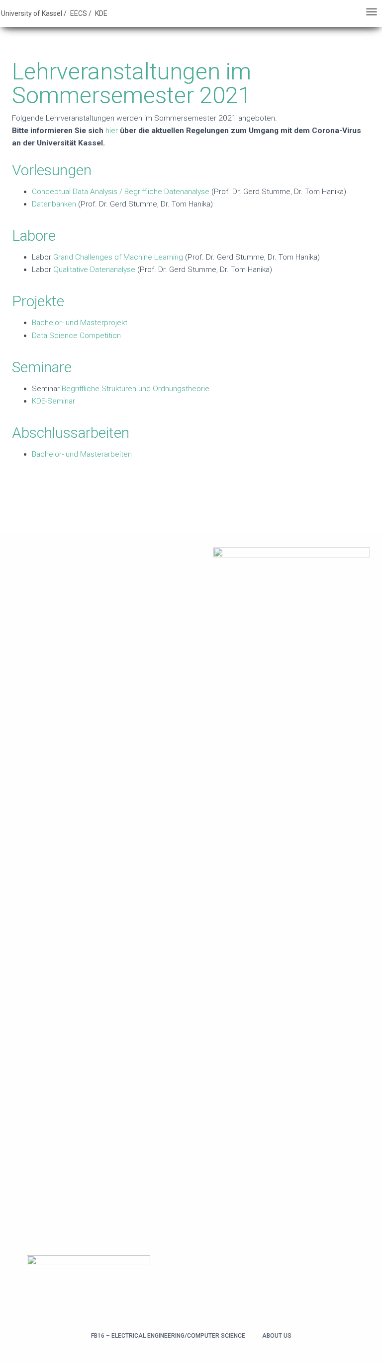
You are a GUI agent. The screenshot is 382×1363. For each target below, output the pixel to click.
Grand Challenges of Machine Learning (118, 257)
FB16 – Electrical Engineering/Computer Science (168, 1335)
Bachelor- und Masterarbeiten (82, 454)
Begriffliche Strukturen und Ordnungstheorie (135, 388)
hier (111, 130)
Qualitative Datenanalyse (94, 269)
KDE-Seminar (53, 401)
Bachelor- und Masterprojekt (79, 322)
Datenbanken (54, 204)
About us (276, 1335)
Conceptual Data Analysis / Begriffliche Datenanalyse (121, 191)
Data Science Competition (76, 335)
